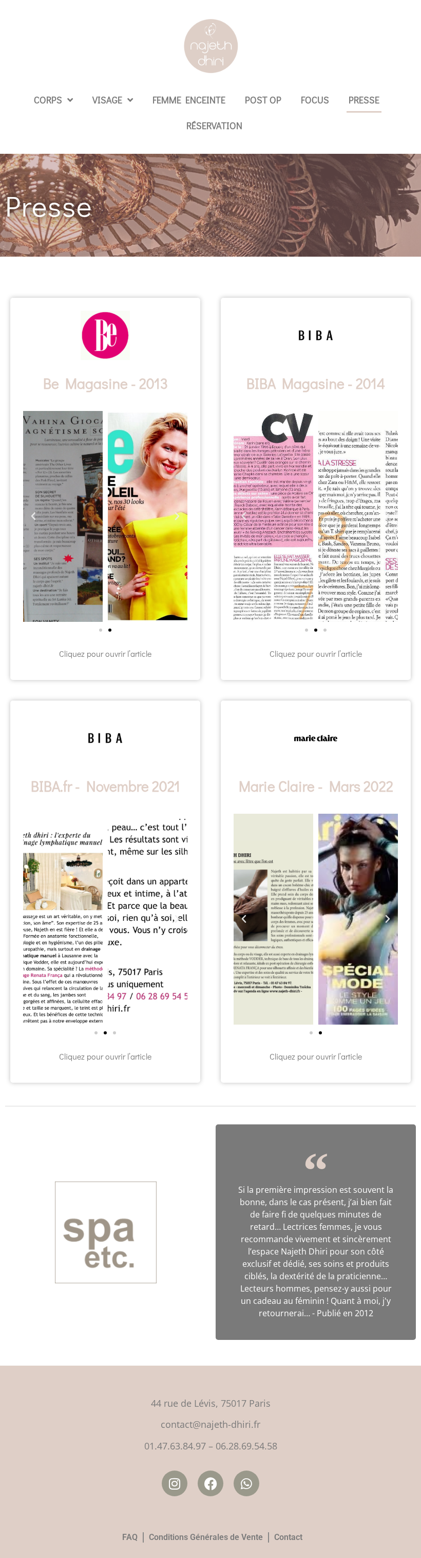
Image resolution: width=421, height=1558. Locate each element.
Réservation (214, 125)
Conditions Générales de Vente (206, 1537)
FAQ (130, 1537)
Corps (48, 100)
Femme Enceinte (188, 100)
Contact (288, 1537)
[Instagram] (174, 1483)
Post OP (263, 100)
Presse (364, 100)
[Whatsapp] (246, 1483)
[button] (33, 516)
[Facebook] (210, 1483)
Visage (107, 100)
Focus (315, 100)
